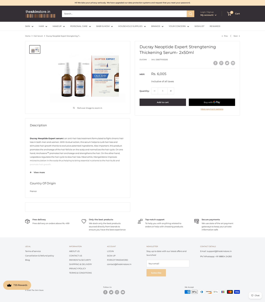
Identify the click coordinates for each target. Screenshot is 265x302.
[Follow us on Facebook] (105, 292)
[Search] (190, 13)
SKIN (27, 26)
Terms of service (33, 251)
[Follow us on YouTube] (123, 292)
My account (207, 15)
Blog (27, 260)
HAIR (41, 26)
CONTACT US (75, 255)
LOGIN (110, 251)
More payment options (212, 109)
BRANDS (155, 26)
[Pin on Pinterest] (221, 63)
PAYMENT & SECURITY (80, 260)
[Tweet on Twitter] (227, 63)
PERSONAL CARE (79, 26)
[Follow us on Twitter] (111, 292)
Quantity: (144, 91)
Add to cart (163, 102)
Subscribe (156, 273)
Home (28, 36)
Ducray (143, 60)
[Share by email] (233, 63)
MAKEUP (57, 26)
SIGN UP (111, 255)
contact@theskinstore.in (119, 264)
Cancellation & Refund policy (39, 255)
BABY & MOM (102, 26)
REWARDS (215, 26)
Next (236, 36)
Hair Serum (38, 36)
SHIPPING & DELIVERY (80, 264)
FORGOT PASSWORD (117, 260)
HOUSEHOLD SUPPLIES (130, 26)
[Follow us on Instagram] (117, 292)
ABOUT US (74, 251)
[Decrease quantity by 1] (154, 91)
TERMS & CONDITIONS (80, 273)
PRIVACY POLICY (77, 268)
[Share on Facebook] (215, 63)
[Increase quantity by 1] (171, 91)
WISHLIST (199, 26)
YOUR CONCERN (177, 26)
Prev (226, 36)
